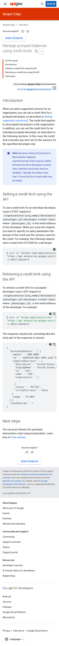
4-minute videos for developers (19, 570)
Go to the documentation (34, 89)
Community (9, 536)
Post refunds (18, 437)
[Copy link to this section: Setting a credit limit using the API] (11, 200)
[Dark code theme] (54, 249)
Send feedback (14, 38)
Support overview (12, 542)
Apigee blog (9, 575)
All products (9, 617)
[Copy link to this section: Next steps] (23, 421)
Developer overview (13, 565)
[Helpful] (22, 31)
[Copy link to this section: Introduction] (26, 101)
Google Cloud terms (37, 630)
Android (7, 596)
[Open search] (42, 4)
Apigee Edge (12, 14)
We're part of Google (13, 508)
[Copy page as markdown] (36, 51)
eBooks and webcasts (14, 523)
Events (6, 513)
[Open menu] (5, 4)
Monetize (23, 25)
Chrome (7, 601)
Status (6, 547)
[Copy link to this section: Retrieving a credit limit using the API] (18, 280)
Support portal (10, 552)
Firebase (7, 607)
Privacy (6, 630)
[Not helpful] (27, 31)
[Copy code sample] (54, 314)
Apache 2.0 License (12, 481)
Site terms (18, 630)
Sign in (51, 4)
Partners (7, 518)
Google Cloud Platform (14, 612)
